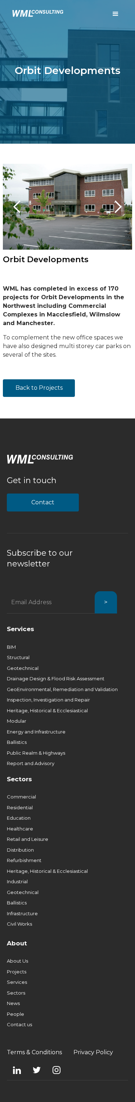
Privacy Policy (93, 1052)
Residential (20, 807)
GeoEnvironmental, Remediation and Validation (62, 689)
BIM (11, 647)
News (13, 1003)
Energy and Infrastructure (36, 732)
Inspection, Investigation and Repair (48, 700)
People (15, 1014)
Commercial (21, 797)
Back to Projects (39, 387)
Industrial (17, 881)
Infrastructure (22, 913)
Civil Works (19, 924)
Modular (16, 721)
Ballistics (17, 742)
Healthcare (20, 829)
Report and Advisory (30, 763)
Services (20, 629)
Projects (16, 971)
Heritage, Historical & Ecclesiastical (47, 710)
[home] (36, 13)
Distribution (20, 850)
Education (19, 818)
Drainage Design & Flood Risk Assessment (55, 678)
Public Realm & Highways (36, 753)
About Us (17, 961)
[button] (17, 207)
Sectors (19, 779)
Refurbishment (24, 860)
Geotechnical (23, 668)
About (17, 943)
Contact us (19, 1024)
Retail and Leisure (27, 839)
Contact (42, 502)
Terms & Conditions (34, 1052)
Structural (18, 657)
